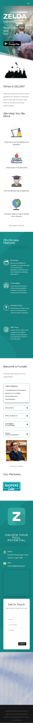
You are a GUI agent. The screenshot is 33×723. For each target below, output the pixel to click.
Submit (22, 644)
